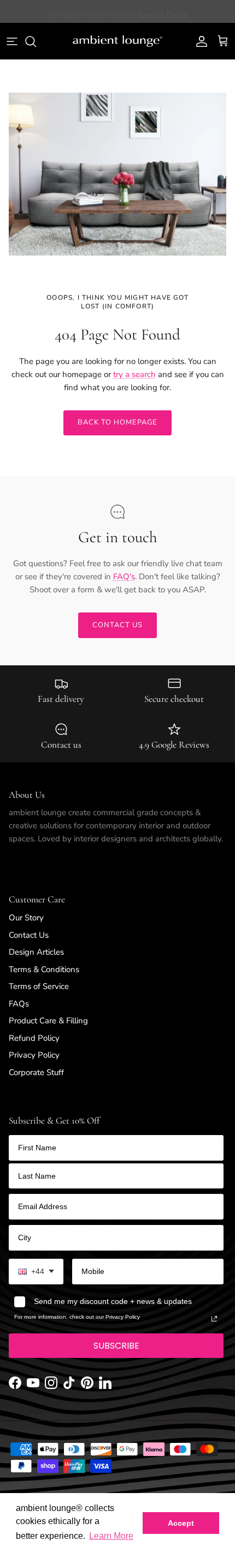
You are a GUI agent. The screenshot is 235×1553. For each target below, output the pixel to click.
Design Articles (36, 952)
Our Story (26, 917)
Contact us (117, 625)
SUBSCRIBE (116, 1345)
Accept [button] (181, 1523)
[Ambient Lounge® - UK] (117, 41)
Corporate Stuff (36, 1072)
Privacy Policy (34, 1055)
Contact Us (29, 935)
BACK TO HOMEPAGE (118, 422)
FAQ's (124, 576)
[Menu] (12, 41)
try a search (134, 374)
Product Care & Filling (48, 1020)
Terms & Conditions (44, 969)
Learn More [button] (111, 1535)
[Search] (36, 41)
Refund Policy (34, 1038)
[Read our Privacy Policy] (214, 1318)
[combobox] (36, 1271)
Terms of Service (39, 986)
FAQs (19, 1003)
